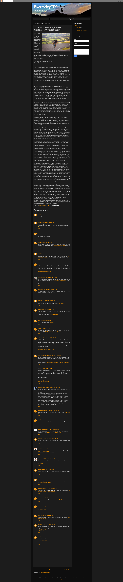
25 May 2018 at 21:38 (47, 242)
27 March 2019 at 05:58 (45, 320)
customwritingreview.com (59, 245)
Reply (39, 217)
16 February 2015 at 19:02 (48, 214)
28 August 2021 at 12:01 (48, 505)
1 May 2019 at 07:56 (58, 355)
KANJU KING (40, 524)
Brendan (39, 232)
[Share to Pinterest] (58, 205)
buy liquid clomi (41, 294)
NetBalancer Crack (42, 529)
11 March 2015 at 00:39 (47, 232)
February (78, 27)
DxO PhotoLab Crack (42, 540)
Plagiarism (51, 322)
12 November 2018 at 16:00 (46, 263)
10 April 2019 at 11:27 (46, 328)
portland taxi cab (50, 423)
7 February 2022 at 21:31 (49, 524)
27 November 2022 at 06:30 (48, 536)
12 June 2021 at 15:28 (53, 479)
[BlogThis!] (54, 205)
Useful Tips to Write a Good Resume (53, 331)
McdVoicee (40, 505)
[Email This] (52, 205)
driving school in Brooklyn (43, 451)
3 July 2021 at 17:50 (52, 488)
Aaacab (39, 419)
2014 (76, 33)
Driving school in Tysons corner (54, 432)
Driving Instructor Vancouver (44, 441)
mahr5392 (40, 536)
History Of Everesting (65, 19)
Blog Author (80, 19)
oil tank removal (60, 303)
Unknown (39, 214)
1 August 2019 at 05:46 (54, 387)
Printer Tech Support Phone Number (45, 355)
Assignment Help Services (45, 482)
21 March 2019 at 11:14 (50, 309)
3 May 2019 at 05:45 (47, 368)
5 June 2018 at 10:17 (46, 253)
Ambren (39, 328)
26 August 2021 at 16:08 (53, 497)
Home (35, 19)
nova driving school (42, 429)
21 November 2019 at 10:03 (52, 429)
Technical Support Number (43, 387)
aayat (39, 515)
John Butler (40, 300)
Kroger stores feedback (43, 497)
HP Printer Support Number (43, 380)
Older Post (67, 569)
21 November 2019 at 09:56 (47, 419)
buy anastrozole (41, 289)
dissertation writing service (60, 280)
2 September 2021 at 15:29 (47, 515)
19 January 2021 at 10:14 (48, 448)
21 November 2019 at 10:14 (51, 438)
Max (38, 263)
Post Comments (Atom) (45, 572)
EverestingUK (45, 6)
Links (74, 19)
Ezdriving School (41, 438)
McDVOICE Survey (42, 509)
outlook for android (53, 314)
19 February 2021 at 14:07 (49, 458)
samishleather (41, 469)
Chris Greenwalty (41, 277)
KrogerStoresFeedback (59, 499)
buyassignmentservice (42, 479)
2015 (76, 25)
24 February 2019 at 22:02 (49, 300)
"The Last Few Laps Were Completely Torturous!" (81, 30)
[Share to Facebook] (56, 205)
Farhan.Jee (40, 448)
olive (39, 320)
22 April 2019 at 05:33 (51, 337)
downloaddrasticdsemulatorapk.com (45, 271)
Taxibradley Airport (42, 410)
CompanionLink (41, 309)
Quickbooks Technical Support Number (46, 349)
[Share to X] (55, 205)
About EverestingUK (44, 19)
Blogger (61, 579)
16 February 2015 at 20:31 (48, 222)
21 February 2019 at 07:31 (51, 289)
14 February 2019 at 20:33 (51, 277)
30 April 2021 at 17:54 (49, 469)
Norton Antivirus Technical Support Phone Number (58, 362)
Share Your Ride (54, 19)
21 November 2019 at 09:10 (52, 410)
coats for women (62, 472)
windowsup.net (41, 530)
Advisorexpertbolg (42, 337)
